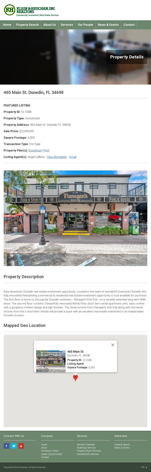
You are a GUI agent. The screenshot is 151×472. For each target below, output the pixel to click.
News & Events (108, 24)
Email (72, 157)
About (44, 447)
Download (35, 150)
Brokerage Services (86, 447)
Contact (129, 24)
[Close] (112, 345)
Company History (50, 450)
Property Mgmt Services (89, 450)
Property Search (27, 24)
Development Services (88, 454)
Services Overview (86, 444)
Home (7, 24)
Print (46, 150)
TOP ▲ (144, 467)
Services (67, 24)
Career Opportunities (51, 454)
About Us (49, 24)
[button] (75, 378)
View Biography (57, 157)
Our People (85, 24)
